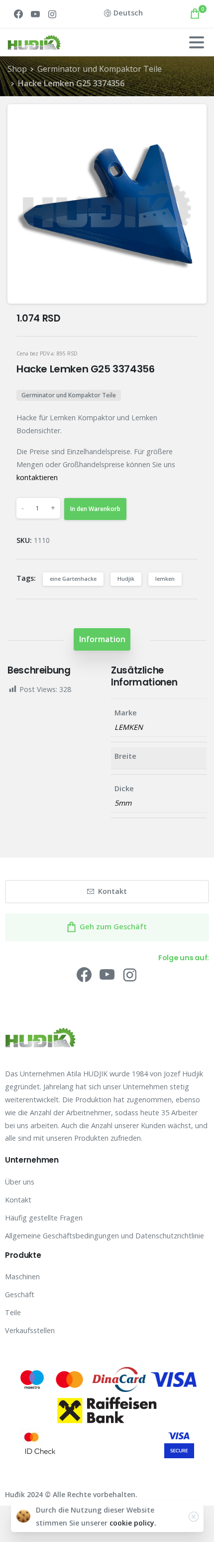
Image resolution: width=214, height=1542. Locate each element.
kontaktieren (37, 477)
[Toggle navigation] (197, 42)
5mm (122, 803)
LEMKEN (128, 727)
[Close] (194, 1517)
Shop (17, 68)
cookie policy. (132, 1523)
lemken (165, 578)
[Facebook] (18, 14)
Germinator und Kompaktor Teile (99, 68)
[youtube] (35, 14)
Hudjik (125, 578)
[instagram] (52, 14)
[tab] (102, 639)
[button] (191, 121)
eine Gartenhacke (73, 578)
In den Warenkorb (95, 509)
